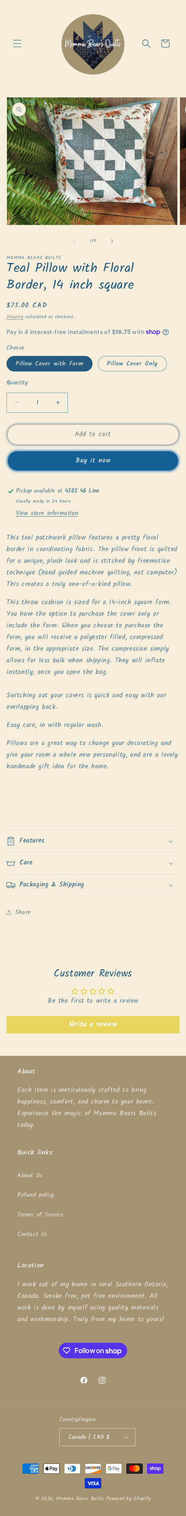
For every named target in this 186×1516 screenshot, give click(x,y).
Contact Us (32, 1234)
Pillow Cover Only (132, 363)
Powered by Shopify (128, 1499)
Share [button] (23, 912)
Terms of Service (40, 1215)
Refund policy (36, 1195)
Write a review (93, 1024)
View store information (47, 513)
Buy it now (93, 460)
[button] (17, 43)
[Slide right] (112, 241)
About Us (30, 1175)
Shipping (15, 316)
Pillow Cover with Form (49, 363)
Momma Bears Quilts (80, 1499)
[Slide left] (73, 241)
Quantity (17, 383)
